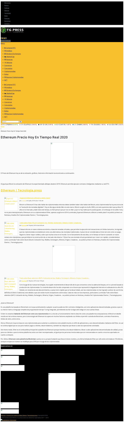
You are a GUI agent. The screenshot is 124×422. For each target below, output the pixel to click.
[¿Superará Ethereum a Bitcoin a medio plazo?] (11, 210)
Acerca (6, 5)
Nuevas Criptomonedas (15, 77)
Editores (6, 10)
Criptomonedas (10, 71)
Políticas (6, 8)
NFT (5, 80)
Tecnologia (7, 13)
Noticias (9, 60)
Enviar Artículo (6, 41)
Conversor (8, 65)
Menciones (7, 3)
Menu (3, 43)
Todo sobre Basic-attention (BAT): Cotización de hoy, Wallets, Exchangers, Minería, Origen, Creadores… (54, 278)
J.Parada (24, 200)
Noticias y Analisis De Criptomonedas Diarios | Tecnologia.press (19, 415)
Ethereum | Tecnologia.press (21, 190)
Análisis (9, 51)
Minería (9, 63)
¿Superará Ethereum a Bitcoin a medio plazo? (34, 198)
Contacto (7, 23)
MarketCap (10, 57)
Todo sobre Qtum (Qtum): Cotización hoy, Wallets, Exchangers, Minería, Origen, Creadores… (50, 223)
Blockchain (7, 21)
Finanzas (7, 18)
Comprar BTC (11, 48)
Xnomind (24, 225)
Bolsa (6, 16)
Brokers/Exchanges (13, 54)
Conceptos (8, 68)
